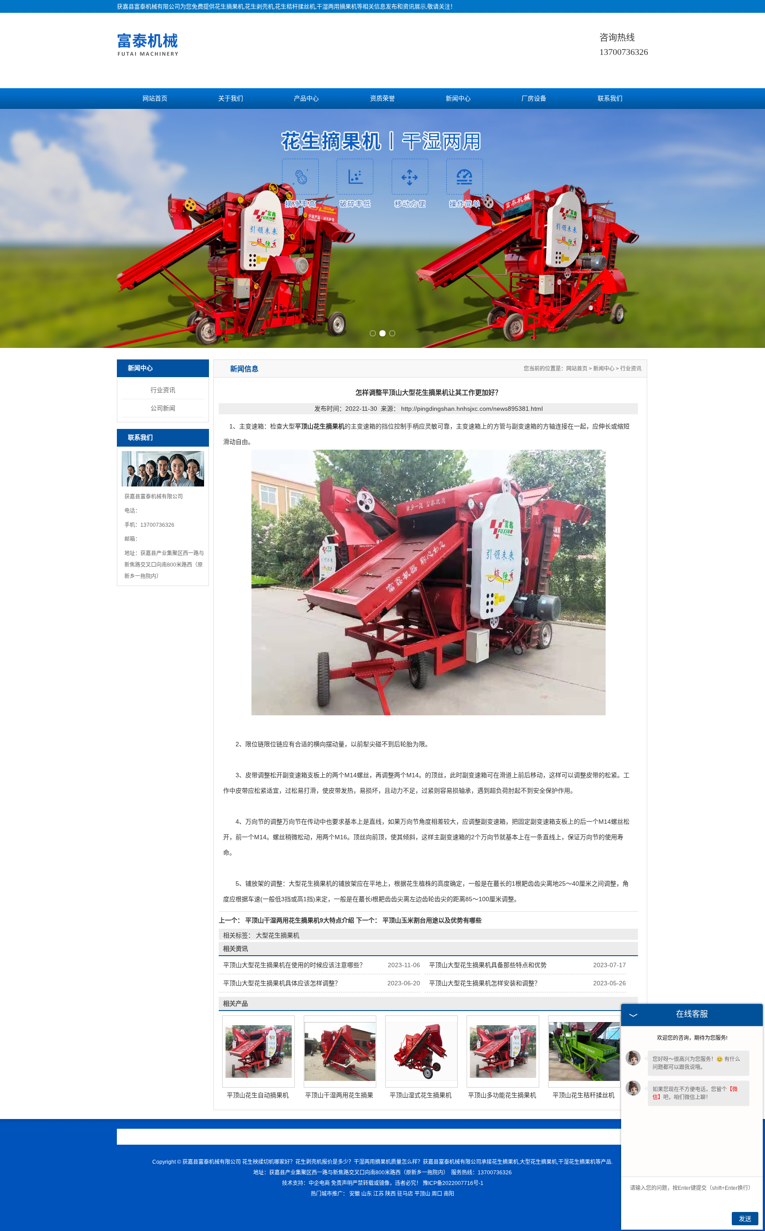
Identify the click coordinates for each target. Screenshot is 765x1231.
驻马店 (405, 1194)
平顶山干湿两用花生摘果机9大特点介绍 (299, 920)
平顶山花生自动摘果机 (258, 1095)
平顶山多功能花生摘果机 (502, 1095)
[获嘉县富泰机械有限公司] (148, 57)
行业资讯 (163, 390)
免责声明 (341, 1183)
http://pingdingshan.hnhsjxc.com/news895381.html (472, 408)
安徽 (354, 1194)
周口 (437, 1194)
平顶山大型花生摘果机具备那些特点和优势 (488, 965)
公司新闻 (163, 408)
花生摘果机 (229, 6)
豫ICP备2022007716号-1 (453, 1183)
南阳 (449, 1194)
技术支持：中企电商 (306, 1183)
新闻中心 (458, 98)
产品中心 (306, 98)
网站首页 (155, 98)
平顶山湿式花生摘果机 (421, 1095)
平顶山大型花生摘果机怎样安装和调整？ (485, 983)
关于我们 (230, 98)
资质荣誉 (382, 98)
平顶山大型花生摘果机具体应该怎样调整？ (282, 983)
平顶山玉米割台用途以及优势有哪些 (431, 920)
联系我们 (610, 98)
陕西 (390, 1194)
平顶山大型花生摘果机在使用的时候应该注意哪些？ (294, 965)
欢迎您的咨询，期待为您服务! (692, 1038)
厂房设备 (534, 98)
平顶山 (422, 1194)
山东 (366, 1194)
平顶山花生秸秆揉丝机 (583, 1095)
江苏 (378, 1194)
